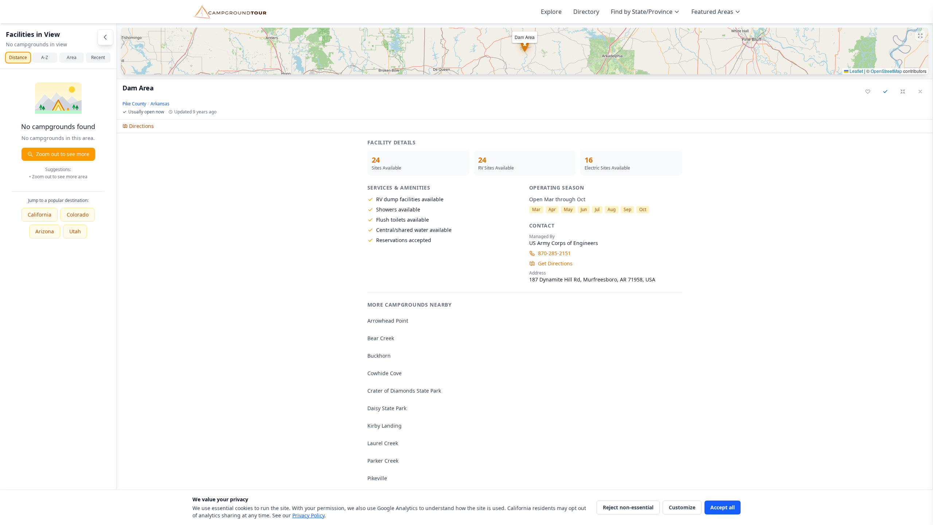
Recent (98, 57)
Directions (141, 125)
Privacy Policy (308, 515)
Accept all (722, 507)
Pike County (134, 104)
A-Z (44, 57)
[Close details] (920, 91)
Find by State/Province (641, 12)
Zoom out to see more (62, 154)
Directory (586, 12)
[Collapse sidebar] (105, 37)
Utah (75, 231)
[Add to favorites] (868, 91)
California (39, 214)
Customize (682, 507)
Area (72, 57)
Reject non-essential (628, 507)
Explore (551, 12)
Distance (18, 57)
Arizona (44, 231)
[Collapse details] (903, 91)
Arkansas (160, 104)
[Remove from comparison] (885, 91)
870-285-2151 (554, 253)
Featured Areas (712, 12)
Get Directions (555, 263)
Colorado (78, 214)
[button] (524, 51)
